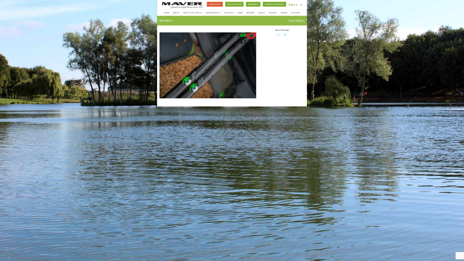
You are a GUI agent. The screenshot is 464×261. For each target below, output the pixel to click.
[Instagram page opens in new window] (297, 5)
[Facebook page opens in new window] (292, 5)
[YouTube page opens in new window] (294, 5)
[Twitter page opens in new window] (289, 5)
